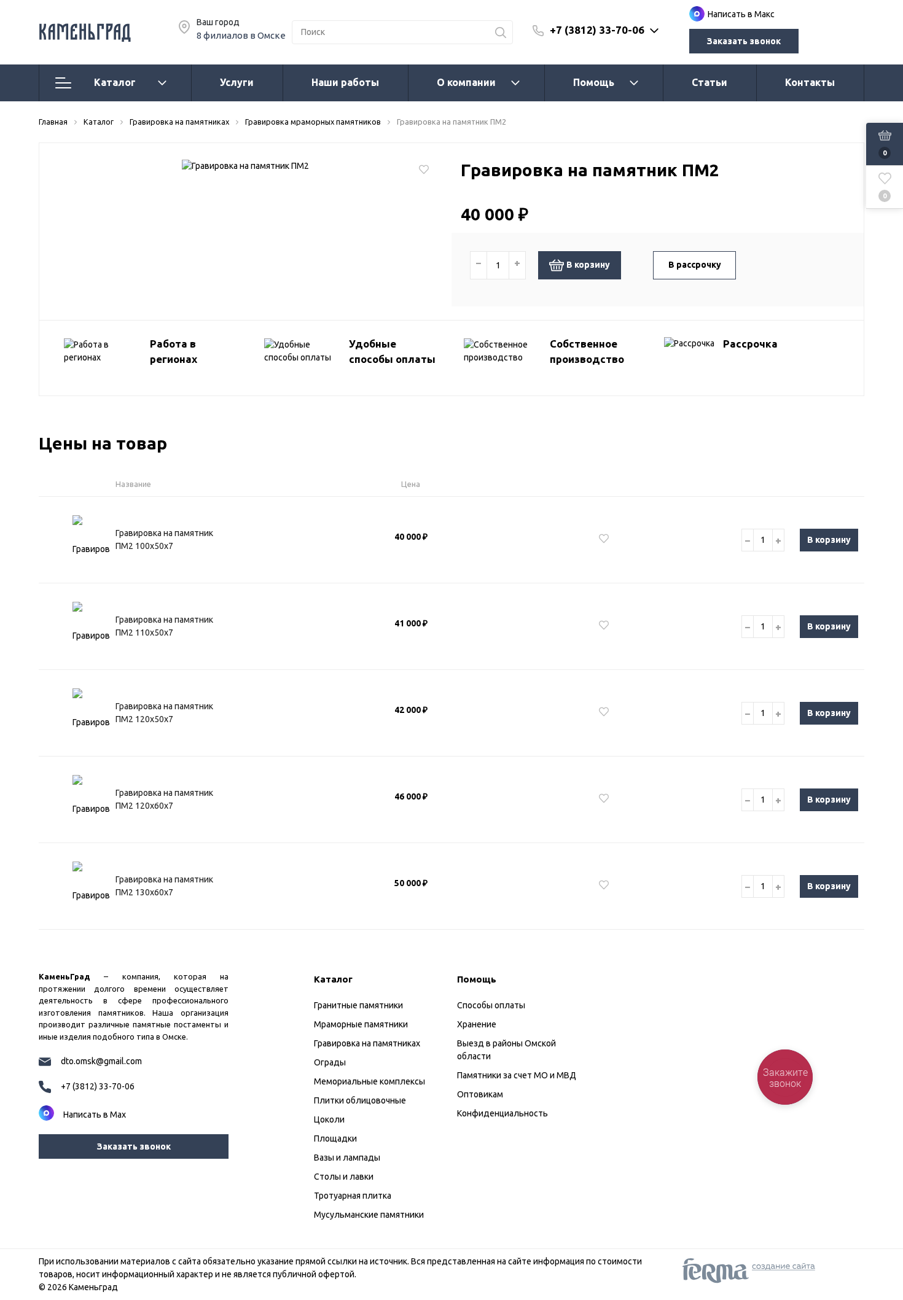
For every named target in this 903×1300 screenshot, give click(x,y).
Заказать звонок (744, 41)
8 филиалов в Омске (241, 35)
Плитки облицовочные (360, 1100)
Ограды (330, 1062)
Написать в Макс (741, 14)
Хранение (476, 1024)
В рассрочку (694, 265)
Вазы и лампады (347, 1157)
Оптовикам (480, 1094)
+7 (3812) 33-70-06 (597, 30)
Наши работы (345, 82)
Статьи (709, 82)
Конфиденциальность (502, 1113)
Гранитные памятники (358, 1005)
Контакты (810, 82)
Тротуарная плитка (352, 1196)
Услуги (237, 82)
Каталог (115, 82)
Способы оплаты (491, 1005)
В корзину (588, 265)
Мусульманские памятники (369, 1215)
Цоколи (329, 1119)
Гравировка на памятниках (367, 1043)
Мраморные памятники (361, 1024)
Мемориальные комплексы (369, 1081)
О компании (466, 82)
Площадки (335, 1138)
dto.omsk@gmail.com (101, 1061)
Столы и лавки (343, 1176)
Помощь (593, 82)
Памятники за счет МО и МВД (516, 1075)
